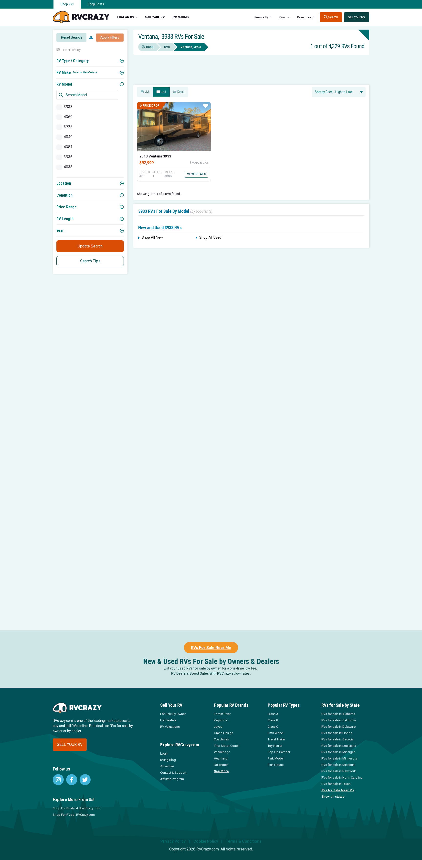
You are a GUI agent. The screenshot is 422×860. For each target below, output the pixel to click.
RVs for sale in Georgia (337, 739)
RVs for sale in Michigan (338, 752)
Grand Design (223, 733)
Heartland (221, 758)
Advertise (167, 766)
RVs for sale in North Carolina (341, 777)
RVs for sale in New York (338, 771)
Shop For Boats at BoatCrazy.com (76, 808)
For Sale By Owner (173, 714)
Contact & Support (173, 772)
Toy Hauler (275, 746)
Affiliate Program (172, 779)
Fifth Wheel (276, 733)
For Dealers (168, 720)
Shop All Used (210, 237)
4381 (68, 147)
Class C (273, 726)
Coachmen (221, 739)
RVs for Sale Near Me (337, 790)
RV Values (181, 17)
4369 (68, 116)
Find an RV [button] (125, 17)
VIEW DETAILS (196, 174)
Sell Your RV (155, 17)
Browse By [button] (261, 17)
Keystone (220, 720)
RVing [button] (282, 17)
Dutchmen (221, 765)
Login (164, 753)
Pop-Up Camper (279, 752)
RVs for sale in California (338, 720)
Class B (273, 720)
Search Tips (90, 261)
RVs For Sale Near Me (211, 647)
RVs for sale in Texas (335, 784)
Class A (273, 714)
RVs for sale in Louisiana (338, 746)
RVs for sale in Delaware (338, 726)
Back (149, 47)
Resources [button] (304, 17)
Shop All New (152, 237)
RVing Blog (168, 760)
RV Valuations (170, 726)
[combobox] (339, 92)
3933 (68, 106)
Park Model (276, 758)
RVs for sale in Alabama (338, 714)
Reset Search (71, 37)
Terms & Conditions (244, 841)
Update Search (90, 246)
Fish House (276, 765)
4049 (68, 136)
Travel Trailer (276, 739)
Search (332, 17)
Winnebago (222, 752)
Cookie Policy (205, 841)
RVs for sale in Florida (336, 733)
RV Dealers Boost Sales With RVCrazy (201, 673)
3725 (68, 126)
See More (221, 771)
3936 (68, 157)
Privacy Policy (173, 841)
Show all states (332, 796)
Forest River (222, 714)
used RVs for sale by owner (199, 668)
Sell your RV (70, 744)
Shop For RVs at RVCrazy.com (74, 814)
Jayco (218, 726)
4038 (68, 167)
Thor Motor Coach (226, 746)
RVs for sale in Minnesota (339, 758)
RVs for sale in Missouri (338, 765)
